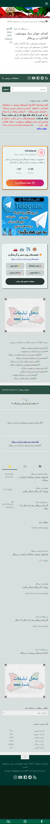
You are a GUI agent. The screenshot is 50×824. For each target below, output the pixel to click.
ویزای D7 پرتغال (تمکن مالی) (35, 491)
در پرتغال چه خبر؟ (20, 29)
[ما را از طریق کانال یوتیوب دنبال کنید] (33, 78)
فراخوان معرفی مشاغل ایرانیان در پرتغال (30, 554)
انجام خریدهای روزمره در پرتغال (34, 653)
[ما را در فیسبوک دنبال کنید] (38, 78)
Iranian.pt (16, 771)
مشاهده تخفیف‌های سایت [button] (25, 281)
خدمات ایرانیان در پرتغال (39, 474)
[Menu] (46, 3)
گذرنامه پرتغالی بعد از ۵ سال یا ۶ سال (31, 620)
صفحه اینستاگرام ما (23, 183)
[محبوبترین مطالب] (9, 467)
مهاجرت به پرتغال (42, 488)
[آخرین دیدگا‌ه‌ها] (25, 467)
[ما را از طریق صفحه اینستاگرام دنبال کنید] (29, 78)
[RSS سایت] (46, 78)
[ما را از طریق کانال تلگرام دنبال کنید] (42, 78)
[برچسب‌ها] (40, 467)
